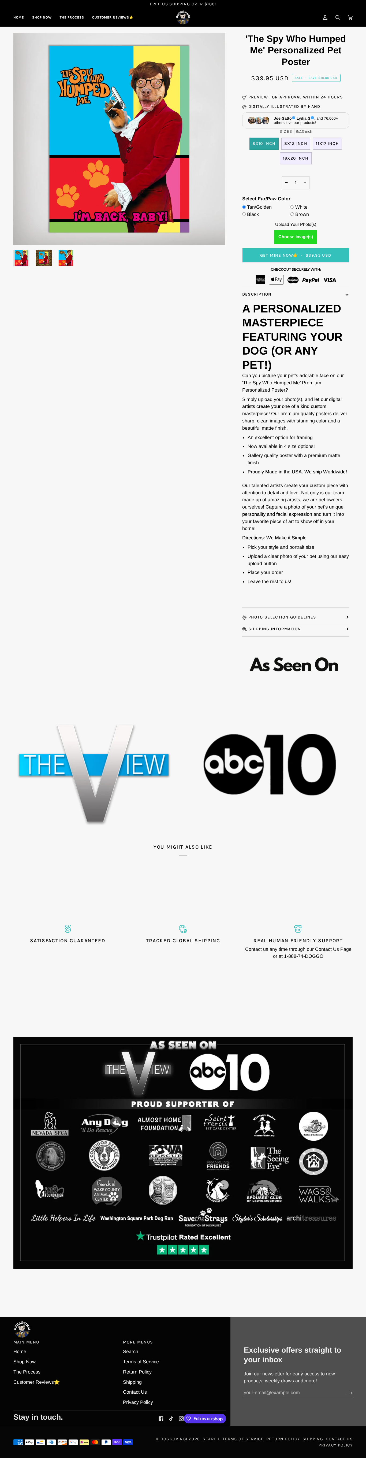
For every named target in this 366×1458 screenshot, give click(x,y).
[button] (42, 17)
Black (253, 214)
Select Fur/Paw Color (266, 198)
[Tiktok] (171, 1418)
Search (130, 1351)
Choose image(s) (295, 236)
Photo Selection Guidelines (282, 617)
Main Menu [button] (26, 1342)
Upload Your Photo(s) (295, 224)
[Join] (345, 1393)
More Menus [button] (138, 1342)
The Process (26, 1372)
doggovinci (174, 1439)
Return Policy (137, 1372)
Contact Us (327, 949)
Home (19, 1351)
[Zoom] (23, 235)
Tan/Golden (259, 207)
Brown (302, 214)
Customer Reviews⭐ (36, 1382)
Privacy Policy (138, 1402)
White (301, 207)
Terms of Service (141, 1361)
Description (257, 294)
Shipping (132, 1382)
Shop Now (24, 1361)
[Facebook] (161, 1418)
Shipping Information (274, 629)
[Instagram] (181, 1418)
